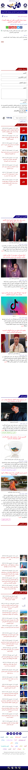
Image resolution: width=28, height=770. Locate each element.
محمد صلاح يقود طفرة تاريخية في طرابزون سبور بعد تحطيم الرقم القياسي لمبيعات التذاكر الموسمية (10, 643)
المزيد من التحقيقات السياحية (8, 432)
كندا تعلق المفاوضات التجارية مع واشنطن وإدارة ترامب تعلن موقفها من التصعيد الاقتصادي (10, 131)
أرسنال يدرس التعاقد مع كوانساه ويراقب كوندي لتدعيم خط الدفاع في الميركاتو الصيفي (9, 710)
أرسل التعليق (23, 121)
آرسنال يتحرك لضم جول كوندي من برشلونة (10, 627)
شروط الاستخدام (23, 103)
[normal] (4, 16)
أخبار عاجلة (20, 16)
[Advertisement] (14, 55)
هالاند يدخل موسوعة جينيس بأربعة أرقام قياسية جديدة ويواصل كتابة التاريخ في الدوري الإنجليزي (10, 621)
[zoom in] (2, 16)
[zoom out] (7, 16)
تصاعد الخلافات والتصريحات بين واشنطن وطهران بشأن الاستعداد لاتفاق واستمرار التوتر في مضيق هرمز (9, 574)
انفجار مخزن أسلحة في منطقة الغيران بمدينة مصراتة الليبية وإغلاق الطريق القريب (10, 183)
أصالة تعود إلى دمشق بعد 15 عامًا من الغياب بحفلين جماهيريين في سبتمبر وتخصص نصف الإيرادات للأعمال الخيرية (14, 257)
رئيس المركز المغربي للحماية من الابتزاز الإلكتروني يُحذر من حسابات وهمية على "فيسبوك (9, 607)
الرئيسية (25, 16)
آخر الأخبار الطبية (6, 519)
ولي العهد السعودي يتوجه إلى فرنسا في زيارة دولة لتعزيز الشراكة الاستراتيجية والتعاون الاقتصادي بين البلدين (10, 581)
